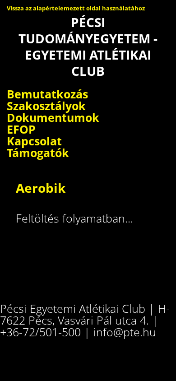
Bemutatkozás (47, 94)
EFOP (21, 129)
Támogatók (38, 152)
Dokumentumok (53, 117)
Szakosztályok (46, 105)
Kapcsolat (34, 141)
